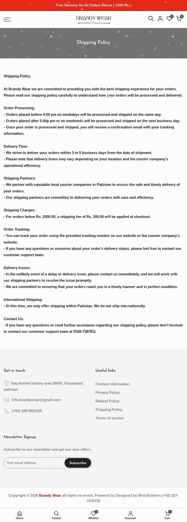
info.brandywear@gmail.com (36, 400)
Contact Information (112, 384)
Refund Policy (107, 401)
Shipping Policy (108, 409)
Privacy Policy (107, 392)
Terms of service (109, 418)
